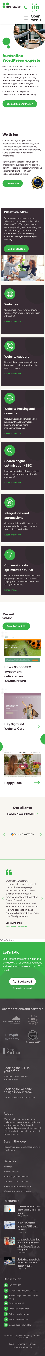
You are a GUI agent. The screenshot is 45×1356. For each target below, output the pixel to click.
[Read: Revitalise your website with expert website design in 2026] (9, 1264)
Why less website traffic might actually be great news (29, 1210)
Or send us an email (22, 988)
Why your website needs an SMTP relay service (28, 1226)
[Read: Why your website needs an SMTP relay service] (9, 1228)
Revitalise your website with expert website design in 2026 (29, 1262)
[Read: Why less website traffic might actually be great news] (9, 1212)
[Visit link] (22, 659)
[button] (4, 834)
